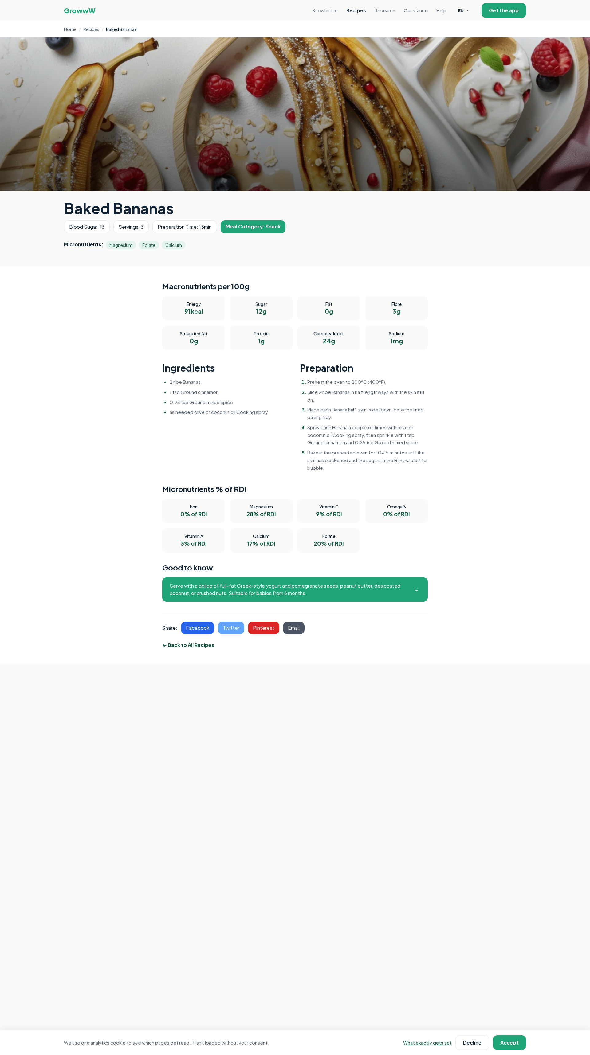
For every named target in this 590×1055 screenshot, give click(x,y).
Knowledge (325, 10)
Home (70, 29)
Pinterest (263, 628)
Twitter (231, 628)
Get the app (504, 10)
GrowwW (79, 10)
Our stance (416, 10)
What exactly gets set (427, 1042)
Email (294, 628)
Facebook (197, 628)
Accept (509, 1042)
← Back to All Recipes (188, 645)
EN (461, 10)
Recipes (356, 10)
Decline (472, 1042)
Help (441, 10)
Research (385, 10)
